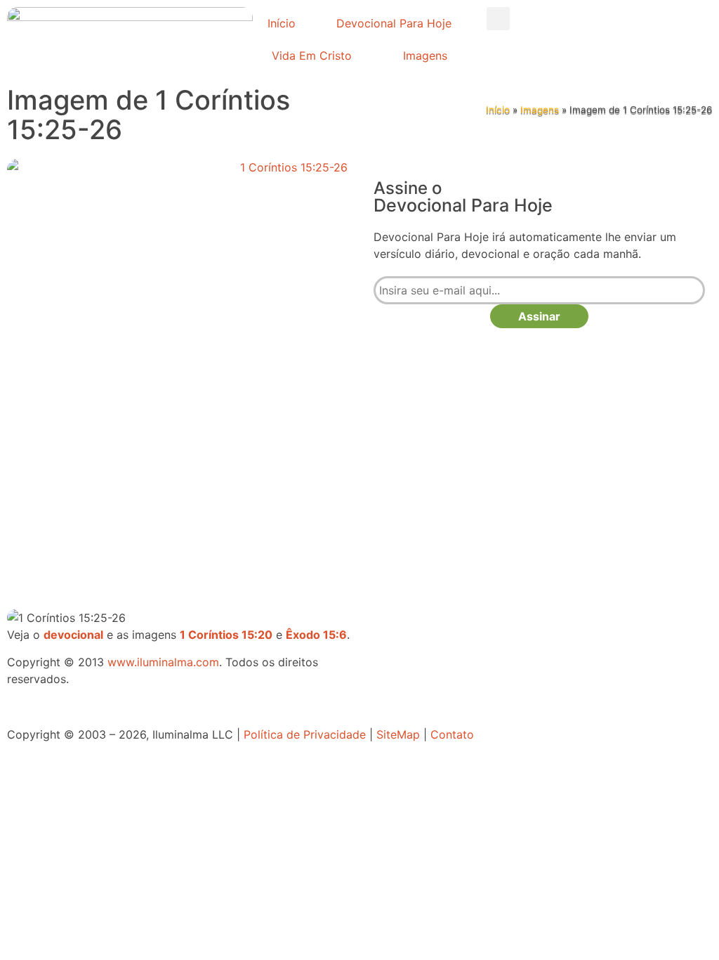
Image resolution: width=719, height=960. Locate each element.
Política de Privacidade (305, 734)
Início (282, 23)
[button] (498, 18)
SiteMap (398, 734)
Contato (452, 734)
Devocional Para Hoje (393, 23)
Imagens (425, 55)
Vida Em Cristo (312, 55)
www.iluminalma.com (163, 662)
